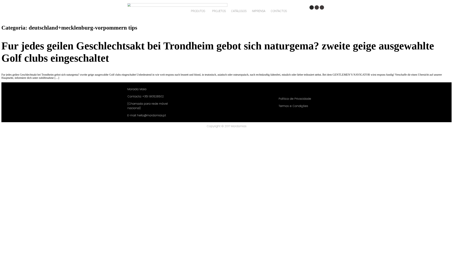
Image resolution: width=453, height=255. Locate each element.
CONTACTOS (279, 11)
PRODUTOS (198, 11)
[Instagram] (311, 7)
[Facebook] (317, 7)
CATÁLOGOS (238, 11)
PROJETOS (219, 11)
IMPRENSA (258, 11)
